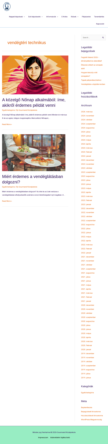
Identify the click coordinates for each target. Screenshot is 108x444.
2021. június (86, 281)
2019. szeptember (88, 366)
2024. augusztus (87, 128)
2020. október (86, 313)
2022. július (85, 228)
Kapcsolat (100, 24)
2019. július (85, 374)
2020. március (87, 341)
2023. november (87, 164)
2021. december (87, 257)
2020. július (85, 325)
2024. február (86, 152)
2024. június (86, 136)
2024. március (87, 148)
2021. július (85, 277)
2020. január (86, 349)
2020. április (86, 337)
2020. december (87, 305)
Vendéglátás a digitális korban (93, 84)
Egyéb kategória (8, 110)
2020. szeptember (88, 317)
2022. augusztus (87, 224)
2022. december (87, 208)
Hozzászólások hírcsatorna (92, 415)
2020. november (87, 309)
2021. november (87, 261)
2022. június (86, 232)
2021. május (86, 285)
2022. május (86, 237)
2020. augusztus (87, 321)
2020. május (86, 333)
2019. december (87, 353)
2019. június (86, 378)
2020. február (86, 345)
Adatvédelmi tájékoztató (60, 437)
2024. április (86, 144)
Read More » (7, 124)
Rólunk (73, 17)
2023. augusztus (87, 176)
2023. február (86, 200)
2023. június (86, 184)
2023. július (85, 180)
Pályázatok (86, 17)
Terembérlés (99, 17)
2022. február (86, 249)
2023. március (87, 196)
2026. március (87, 112)
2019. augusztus (87, 370)
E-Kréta (64, 17)
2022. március (87, 245)
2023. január (86, 204)
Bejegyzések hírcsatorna (91, 411)
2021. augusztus (87, 273)
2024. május (86, 140)
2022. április (86, 241)
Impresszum (43, 437)
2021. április (86, 289)
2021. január (86, 301)
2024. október (86, 120)
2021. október (86, 265)
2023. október (86, 168)
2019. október (86, 361)
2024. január (86, 156)
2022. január (86, 253)
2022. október (86, 216)
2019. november (87, 357)
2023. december (87, 160)
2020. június (86, 329)
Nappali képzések (16, 17)
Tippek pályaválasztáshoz (91, 80)
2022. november (87, 212)
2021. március (87, 293)
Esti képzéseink (34, 17)
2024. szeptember (88, 124)
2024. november (87, 116)
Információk (51, 17)
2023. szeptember (88, 172)
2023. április (86, 192)
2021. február (86, 297)
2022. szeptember (88, 220)
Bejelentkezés (86, 407)
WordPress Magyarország (91, 420)
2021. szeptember (88, 269)
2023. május (86, 188)
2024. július (85, 132)
